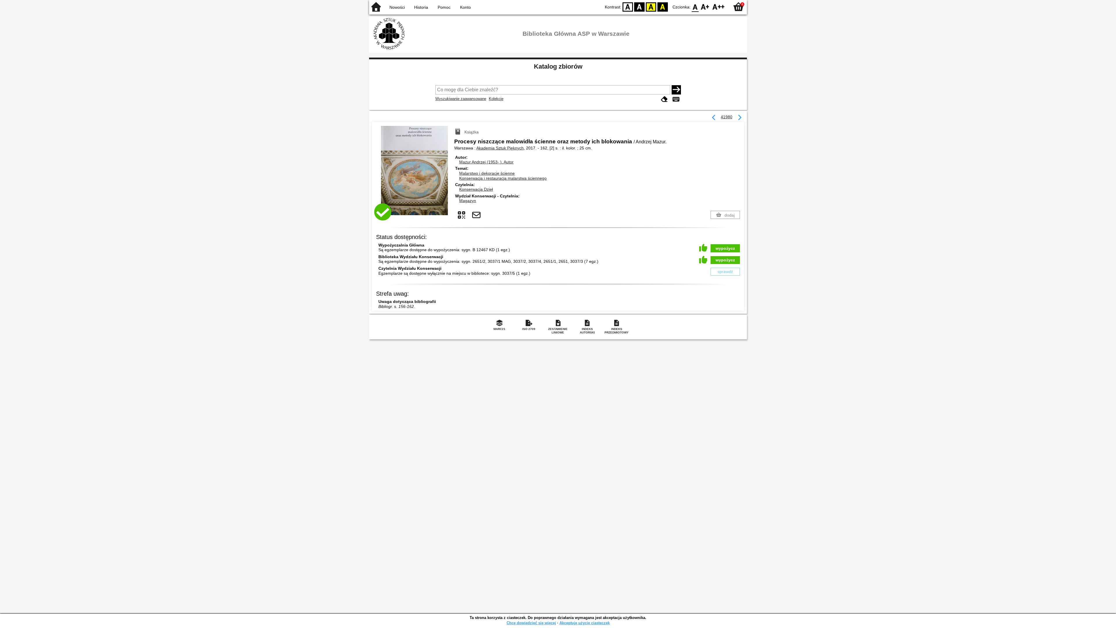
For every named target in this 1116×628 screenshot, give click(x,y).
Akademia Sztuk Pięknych (500, 148)
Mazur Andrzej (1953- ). (486, 162)
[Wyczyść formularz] (664, 99)
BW (639, 6)
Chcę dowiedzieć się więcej (531, 623)
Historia (421, 7)
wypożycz (725, 248)
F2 (718, 6)
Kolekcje (496, 99)
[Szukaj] (676, 89)
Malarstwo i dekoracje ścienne (487, 173)
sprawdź (725, 271)
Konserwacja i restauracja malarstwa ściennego (503, 178)
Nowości (397, 7)
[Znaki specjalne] (676, 99)
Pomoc (444, 7)
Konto (465, 7)
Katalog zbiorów (558, 66)
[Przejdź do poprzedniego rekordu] (713, 118)
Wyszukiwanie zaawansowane (460, 99)
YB (651, 6)
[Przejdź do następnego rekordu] (739, 118)
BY (662, 6)
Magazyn (467, 200)
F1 (705, 6)
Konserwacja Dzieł (476, 189)
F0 (695, 6)
